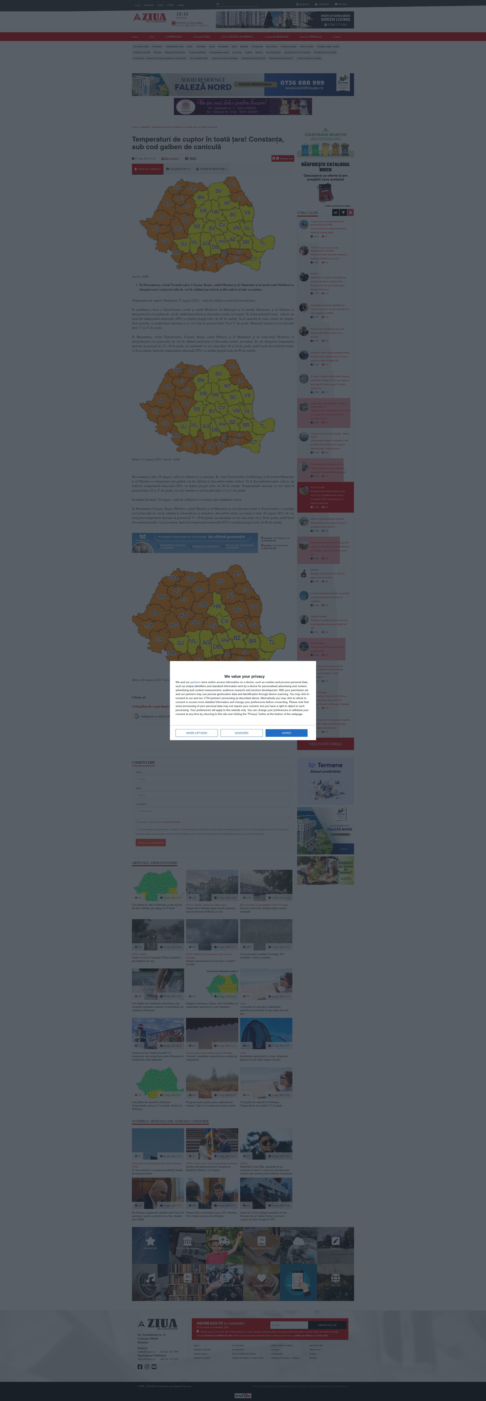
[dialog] (243, 700)
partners (195, 682)
